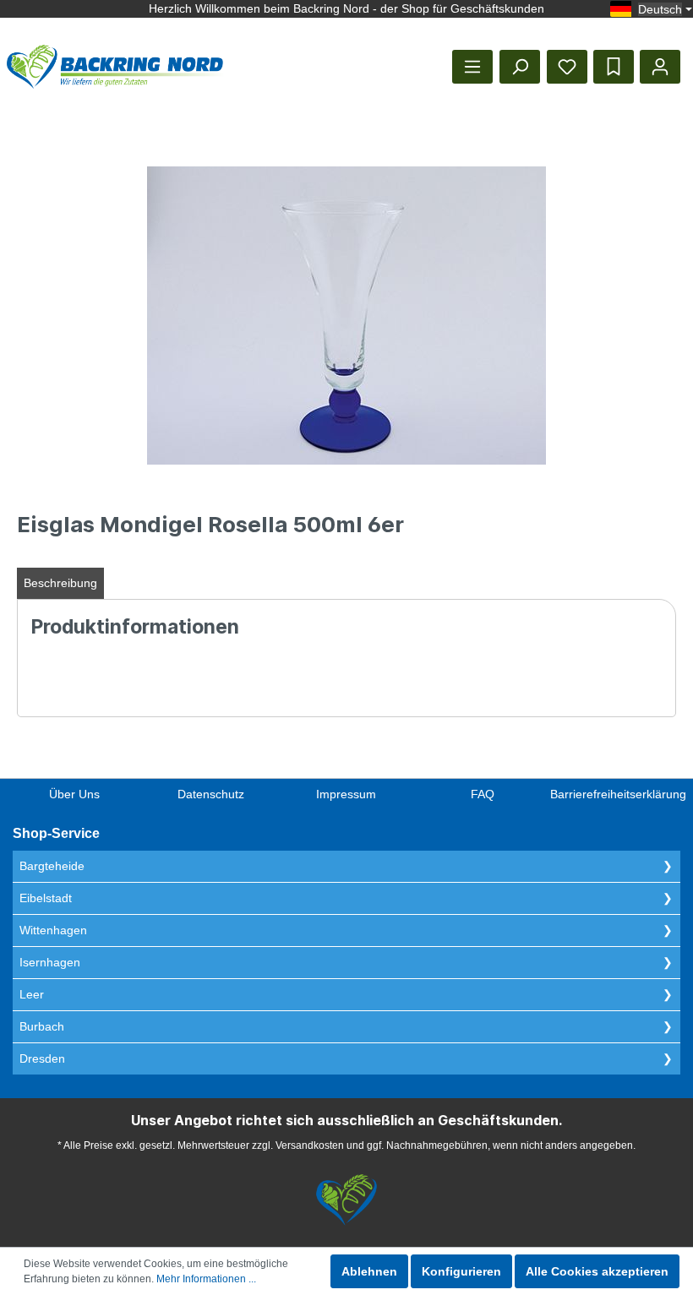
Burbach (41, 1026)
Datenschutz (210, 794)
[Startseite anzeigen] (115, 67)
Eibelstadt (45, 898)
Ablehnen (369, 1271)
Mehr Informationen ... (206, 1279)
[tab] (60, 583)
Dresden (42, 1058)
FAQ (482, 794)
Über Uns (74, 794)
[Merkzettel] (567, 67)
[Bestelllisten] (613, 67)
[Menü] (472, 67)
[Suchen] (519, 67)
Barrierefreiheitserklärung (618, 794)
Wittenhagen (53, 930)
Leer (31, 994)
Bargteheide (52, 866)
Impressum (346, 794)
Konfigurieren (461, 1271)
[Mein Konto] (660, 67)
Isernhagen (49, 962)
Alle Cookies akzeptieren (597, 1271)
